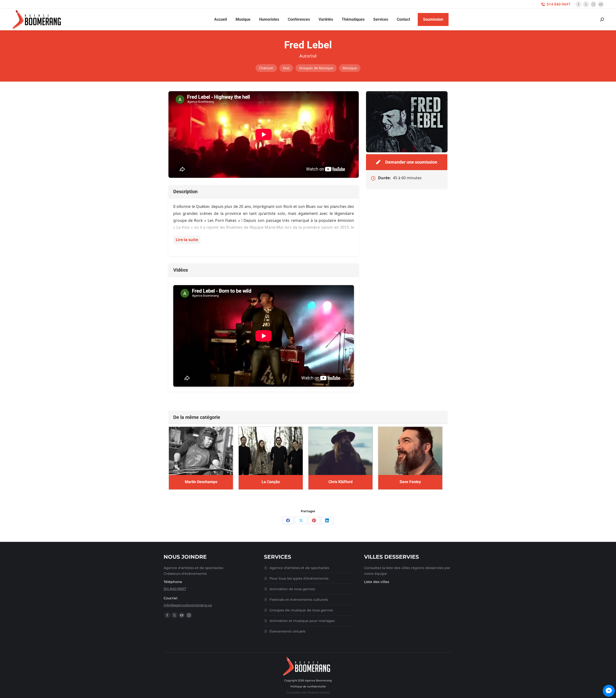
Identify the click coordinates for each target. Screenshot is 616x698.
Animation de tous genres (292, 589)
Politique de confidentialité (308, 686)
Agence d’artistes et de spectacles (299, 568)
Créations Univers (318, 692)
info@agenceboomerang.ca (188, 605)
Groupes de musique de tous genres (301, 610)
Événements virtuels (287, 631)
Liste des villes (376, 582)
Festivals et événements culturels (299, 599)
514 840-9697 (559, 4)
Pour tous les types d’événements (299, 578)
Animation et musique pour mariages (302, 621)
